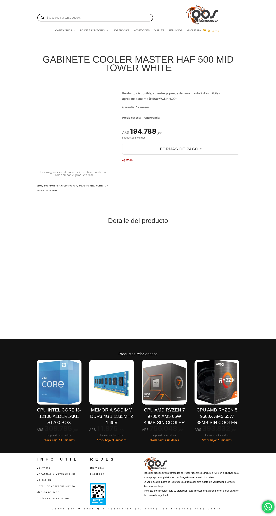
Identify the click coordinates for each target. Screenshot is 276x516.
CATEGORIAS (63, 30)
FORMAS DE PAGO (181, 149)
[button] (105, 96)
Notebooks (121, 30)
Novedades (141, 30)
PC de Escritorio (92, 30)
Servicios (175, 30)
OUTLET (159, 30)
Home (39, 186)
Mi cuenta (194, 30)
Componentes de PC (67, 186)
